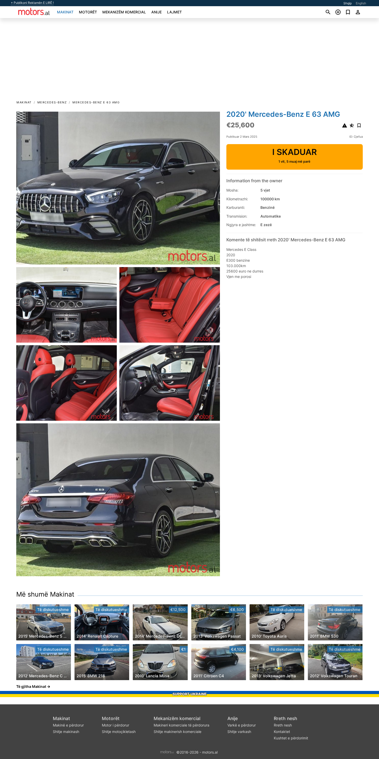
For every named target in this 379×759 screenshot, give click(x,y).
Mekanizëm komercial (124, 12)
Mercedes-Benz (52, 102)
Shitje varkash (239, 731)
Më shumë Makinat (45, 594)
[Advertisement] (189, 61)
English (361, 3)
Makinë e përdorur (68, 725)
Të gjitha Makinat (31, 686)
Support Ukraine (189, 694)
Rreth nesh (285, 718)
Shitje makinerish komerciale (177, 731)
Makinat (65, 12)
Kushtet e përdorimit (291, 738)
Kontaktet (282, 731)
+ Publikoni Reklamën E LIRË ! (32, 3)
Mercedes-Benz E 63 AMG (96, 102)
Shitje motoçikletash (119, 731)
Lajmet (174, 12)
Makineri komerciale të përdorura (181, 725)
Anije (156, 12)
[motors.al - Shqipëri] (167, 751)
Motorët (88, 12)
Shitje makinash (66, 731)
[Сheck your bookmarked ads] (348, 12)
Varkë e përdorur (241, 725)
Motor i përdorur (115, 725)
